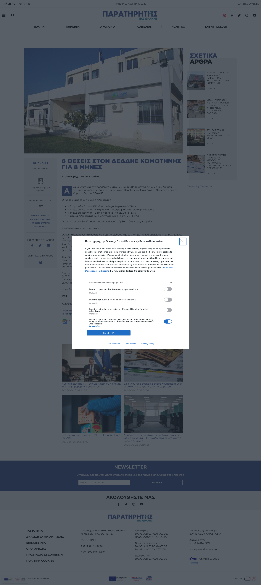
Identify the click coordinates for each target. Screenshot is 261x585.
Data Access (130, 343)
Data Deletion (113, 343)
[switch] (168, 289)
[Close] (183, 241)
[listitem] (130, 282)
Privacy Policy (147, 343)
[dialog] (130, 292)
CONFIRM (108, 333)
